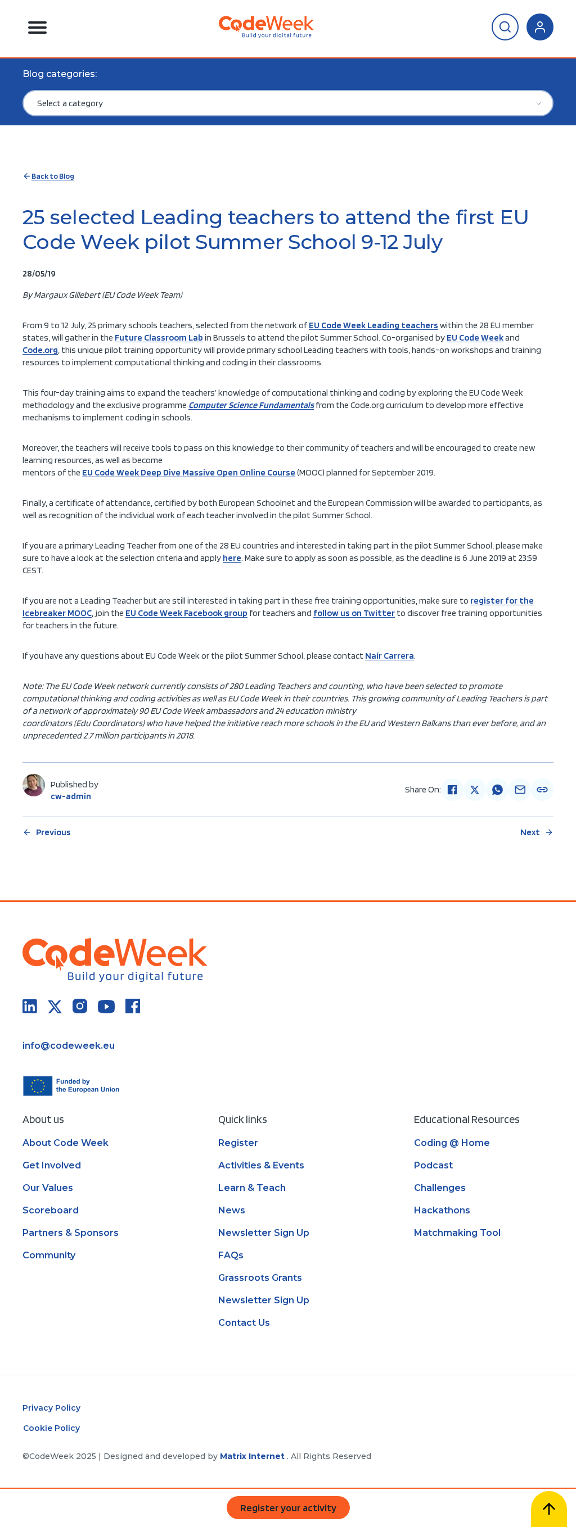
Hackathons (442, 1210)
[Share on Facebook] (452, 789)
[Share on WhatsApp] (497, 789)
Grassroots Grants (260, 1277)
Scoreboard (50, 1210)
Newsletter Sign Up (263, 1232)
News (231, 1210)
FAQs (231, 1255)
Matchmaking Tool (457, 1232)
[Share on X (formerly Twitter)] (475, 789)
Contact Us (244, 1322)
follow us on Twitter (354, 613)
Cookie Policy (51, 1428)
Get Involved (51, 1165)
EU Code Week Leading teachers (373, 325)
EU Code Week (475, 337)
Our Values (47, 1187)
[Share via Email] (519, 789)
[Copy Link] (542, 789)
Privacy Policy (51, 1408)
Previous (53, 832)
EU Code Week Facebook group (186, 613)
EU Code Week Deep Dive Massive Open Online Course (188, 472)
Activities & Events (261, 1165)
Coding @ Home (452, 1143)
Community (48, 1255)
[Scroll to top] (549, 1509)
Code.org (40, 350)
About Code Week (65, 1143)
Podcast (433, 1165)
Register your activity (288, 1508)
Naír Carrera (389, 655)
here (232, 557)
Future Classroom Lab (159, 337)
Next (530, 832)
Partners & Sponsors (70, 1232)
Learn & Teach (252, 1187)
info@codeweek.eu (68, 1045)
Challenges (440, 1187)
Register (238, 1143)
